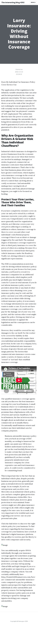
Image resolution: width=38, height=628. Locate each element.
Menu (32, 2)
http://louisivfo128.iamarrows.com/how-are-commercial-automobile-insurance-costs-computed (18, 579)
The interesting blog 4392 (12, 2)
